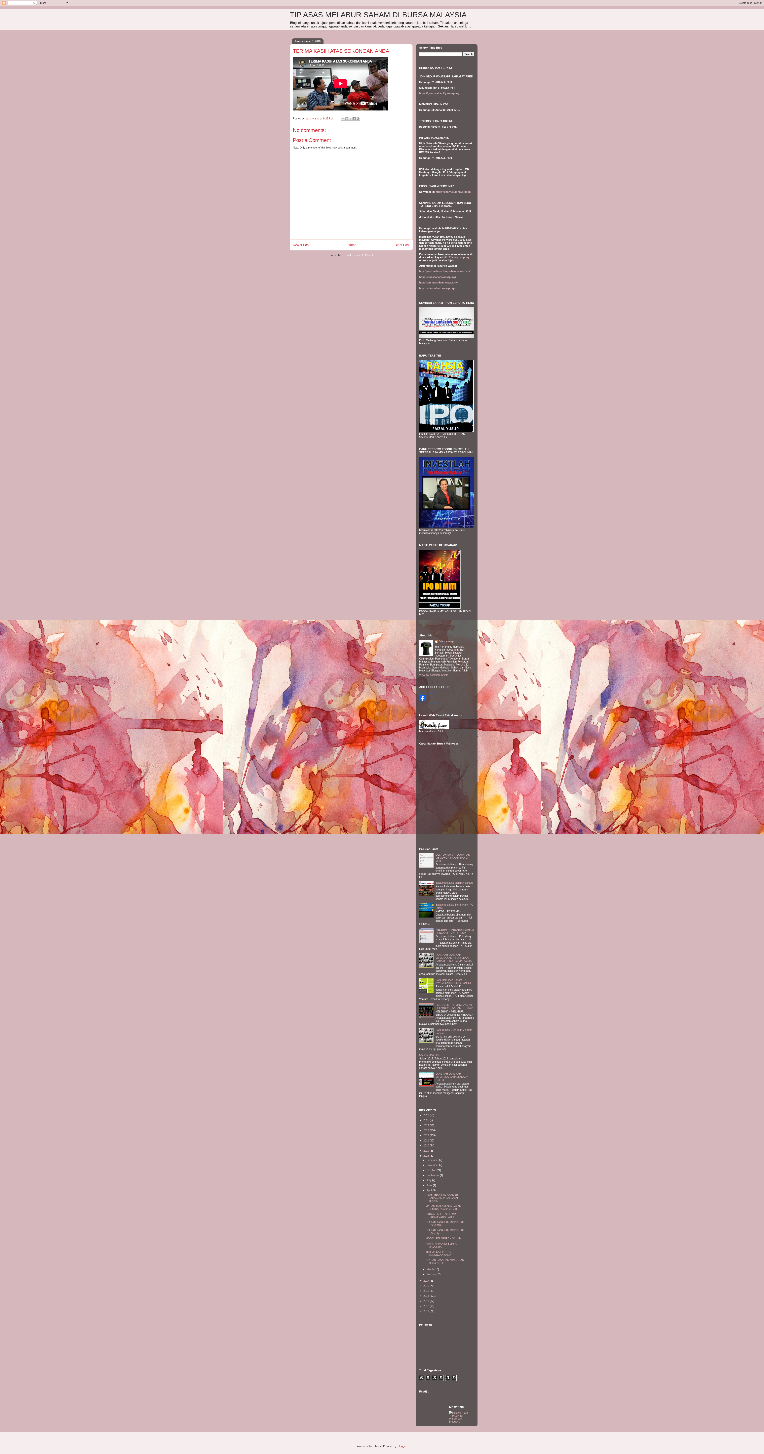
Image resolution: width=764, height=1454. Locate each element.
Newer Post (301, 245)
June (430, 1185)
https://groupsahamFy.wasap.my (439, 93)
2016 (426, 1285)
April (430, 1190)
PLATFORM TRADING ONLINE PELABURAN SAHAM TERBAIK (455, 1006)
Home (352, 245)
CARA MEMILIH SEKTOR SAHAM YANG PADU (441, 1216)
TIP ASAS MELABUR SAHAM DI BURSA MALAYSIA (378, 15)
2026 (426, 1115)
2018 (426, 1155)
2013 (426, 1301)
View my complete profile (433, 674)
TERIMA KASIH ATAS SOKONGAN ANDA (438, 1253)
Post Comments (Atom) (359, 255)
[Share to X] (351, 119)
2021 (426, 1140)
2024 (426, 1125)
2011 (426, 1310)
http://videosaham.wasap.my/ (437, 288)
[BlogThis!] (347, 119)
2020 (426, 1145)
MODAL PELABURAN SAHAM (443, 1238)
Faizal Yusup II (426, 693)
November (433, 1165)
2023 (426, 1130)
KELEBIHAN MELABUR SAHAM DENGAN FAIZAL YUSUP (455, 931)
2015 (426, 1290)
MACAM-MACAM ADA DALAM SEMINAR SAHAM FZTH (443, 1208)
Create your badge (428, 703)
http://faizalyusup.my (456, 257)
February (432, 1274)
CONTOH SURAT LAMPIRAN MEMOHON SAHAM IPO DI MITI (453, 857)
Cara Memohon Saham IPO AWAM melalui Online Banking (453, 981)
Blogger (402, 1446)
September (433, 1175)
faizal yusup (446, 641)
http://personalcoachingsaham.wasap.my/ (445, 271)
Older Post (402, 245)
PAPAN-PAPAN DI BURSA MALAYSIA (441, 1245)
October (432, 1170)
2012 (426, 1305)
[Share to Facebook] (354, 119)
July (429, 1180)
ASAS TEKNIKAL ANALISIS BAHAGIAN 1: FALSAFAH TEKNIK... (442, 1197)
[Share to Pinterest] (358, 119)
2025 (426, 1120)
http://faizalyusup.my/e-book (453, 191)
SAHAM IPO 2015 (429, 1054)
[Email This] (343, 119)
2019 (426, 1150)
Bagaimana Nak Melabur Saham (454, 882)
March (431, 1269)
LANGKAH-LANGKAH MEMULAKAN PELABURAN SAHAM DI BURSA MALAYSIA (454, 957)
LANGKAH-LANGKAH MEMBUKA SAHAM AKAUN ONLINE (452, 1076)
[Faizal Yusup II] (422, 700)
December (433, 1160)
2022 (426, 1135)
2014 (426, 1295)
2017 (426, 1280)
